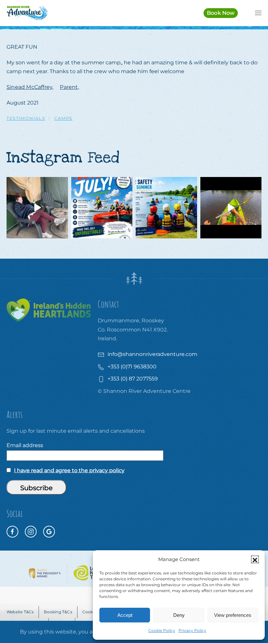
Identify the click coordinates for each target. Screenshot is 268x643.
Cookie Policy (161, 630)
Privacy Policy (192, 630)
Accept (124, 615)
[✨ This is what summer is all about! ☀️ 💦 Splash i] (102, 207)
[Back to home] (27, 13)
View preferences (232, 615)
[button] (255, 559)
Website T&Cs (20, 611)
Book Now (221, 13)
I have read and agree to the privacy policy (69, 470)
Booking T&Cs (58, 611)
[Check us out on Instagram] (31, 532)
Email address (25, 445)
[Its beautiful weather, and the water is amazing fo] (166, 207)
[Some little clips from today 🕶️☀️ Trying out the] (231, 207)
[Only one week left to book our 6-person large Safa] (37, 207)
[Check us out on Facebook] (12, 532)
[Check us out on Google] (49, 532)
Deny (179, 615)
